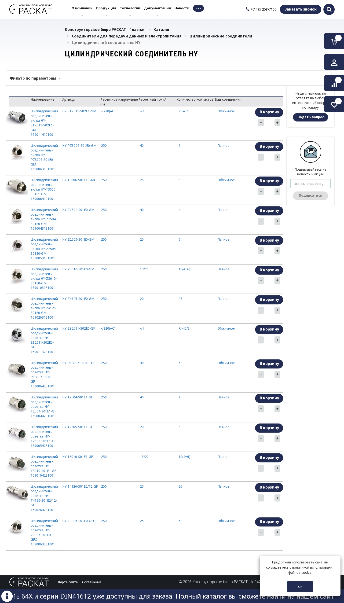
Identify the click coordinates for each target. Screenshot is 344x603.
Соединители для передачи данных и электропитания (127, 36)
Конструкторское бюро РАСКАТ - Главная (105, 29)
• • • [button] (198, 8)
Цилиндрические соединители (221, 36)
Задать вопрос (311, 117)
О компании (82, 8)
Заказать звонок (301, 9)
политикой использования (313, 567)
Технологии (130, 8)
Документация (157, 8)
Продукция (106, 8)
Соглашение (92, 582)
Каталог (162, 29)
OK (300, 587)
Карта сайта (68, 582)
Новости (182, 8)
